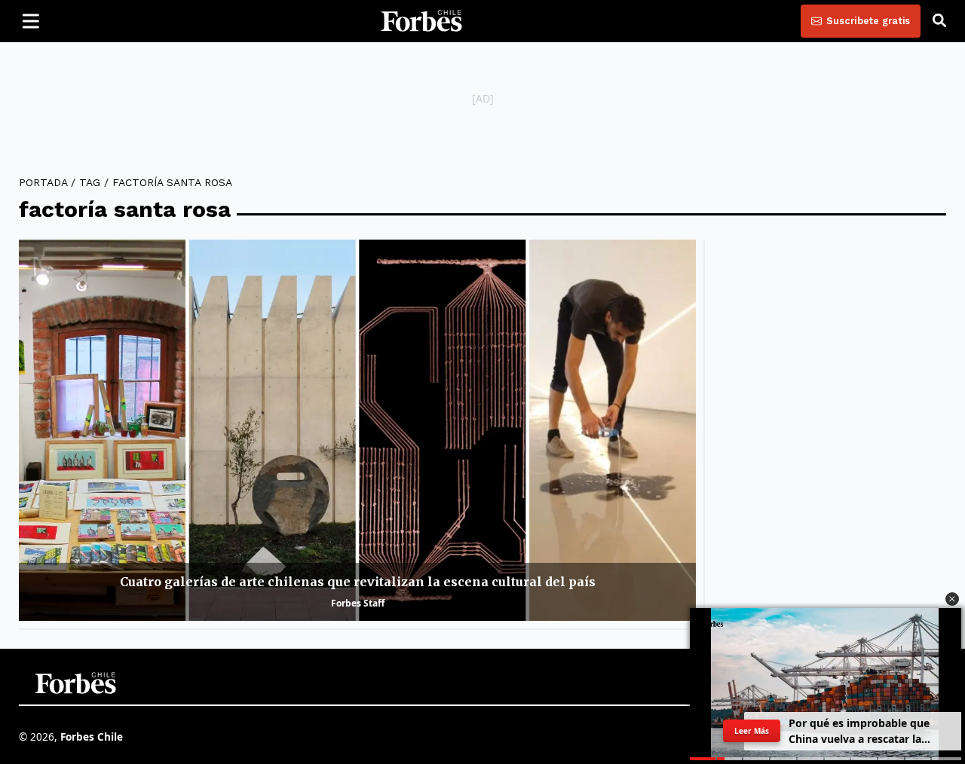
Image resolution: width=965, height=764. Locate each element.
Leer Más (751, 731)
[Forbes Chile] (421, 21)
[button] (952, 599)
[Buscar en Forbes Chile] (939, 21)
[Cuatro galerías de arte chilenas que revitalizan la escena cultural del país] (357, 430)
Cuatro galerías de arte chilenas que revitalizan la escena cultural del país (358, 581)
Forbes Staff (357, 603)
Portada (43, 182)
